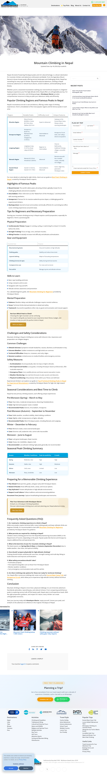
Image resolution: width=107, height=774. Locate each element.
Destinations (55, 5)
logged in (23, 664)
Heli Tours (34, 734)
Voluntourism (35, 740)
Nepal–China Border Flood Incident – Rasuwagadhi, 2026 (81, 91)
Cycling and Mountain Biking (40, 738)
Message (76, 153)
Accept (11, 768)
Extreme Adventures (66, 724)
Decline (26, 768)
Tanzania (9, 728)
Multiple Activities (37, 730)
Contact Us (86, 5)
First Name (77, 126)
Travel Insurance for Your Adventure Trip (89, 745)
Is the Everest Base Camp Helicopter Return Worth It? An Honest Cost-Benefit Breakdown (85, 97)
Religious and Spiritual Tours (40, 728)
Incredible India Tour (88, 733)
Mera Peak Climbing (88, 737)
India (8, 722)
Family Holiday (64, 720)
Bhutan (9, 726)
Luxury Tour (63, 730)
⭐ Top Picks (65, 5)
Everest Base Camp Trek (55, 575)
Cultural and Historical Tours (40, 724)
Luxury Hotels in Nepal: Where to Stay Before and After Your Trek (85, 108)
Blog (72, 5)
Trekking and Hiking (37, 722)
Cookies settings (18, 763)
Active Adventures (65, 722)
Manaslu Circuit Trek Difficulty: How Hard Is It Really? (84, 102)
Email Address (78, 133)
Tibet (8, 724)
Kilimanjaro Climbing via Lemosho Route (89, 726)
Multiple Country (65, 728)
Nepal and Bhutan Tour (89, 735)
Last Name (90, 126)
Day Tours (34, 732)
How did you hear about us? (81, 146)
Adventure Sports (37, 736)
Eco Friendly (63, 732)
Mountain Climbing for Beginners (51, 527)
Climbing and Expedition (39, 720)
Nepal (8, 720)
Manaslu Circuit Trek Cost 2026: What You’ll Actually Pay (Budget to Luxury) (83, 114)
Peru (8, 730)
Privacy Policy (22, 759)
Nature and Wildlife (37, 726)
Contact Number (78, 139)
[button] (104, 5)
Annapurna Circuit (13, 577)
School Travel (64, 726)
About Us (78, 5)
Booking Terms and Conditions (88, 748)
